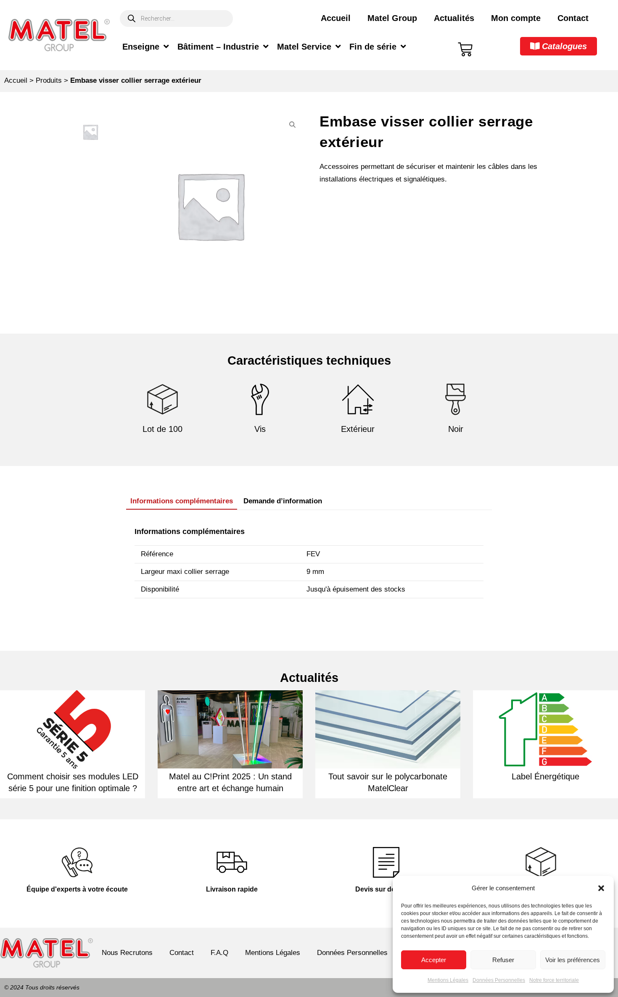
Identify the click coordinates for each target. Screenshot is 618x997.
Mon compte (516, 18)
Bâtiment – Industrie (218, 46)
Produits (49, 80)
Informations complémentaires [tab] (181, 501)
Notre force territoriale (554, 980)
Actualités (454, 18)
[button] (601, 888)
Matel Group (392, 18)
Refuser (503, 959)
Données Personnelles (499, 980)
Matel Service (304, 46)
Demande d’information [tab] (282, 501)
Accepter (433, 959)
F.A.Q (219, 953)
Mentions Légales (448, 980)
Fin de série (372, 46)
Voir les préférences (572, 959)
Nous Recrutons (127, 953)
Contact (573, 18)
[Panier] (465, 49)
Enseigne (140, 46)
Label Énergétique (545, 776)
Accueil (336, 18)
